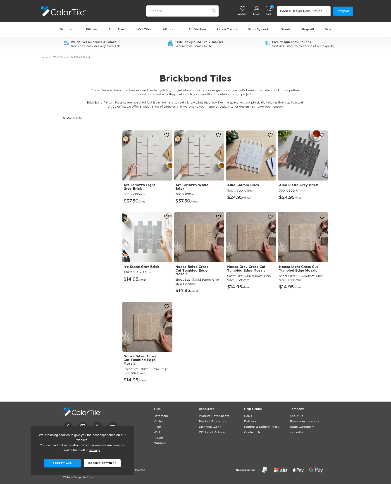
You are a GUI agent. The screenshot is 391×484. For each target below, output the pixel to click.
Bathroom (161, 415)
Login (256, 14)
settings (94, 450)
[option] (92, 44)
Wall (157, 432)
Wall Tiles (59, 57)
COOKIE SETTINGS (102, 463)
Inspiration (297, 432)
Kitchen (159, 421)
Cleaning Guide (210, 426)
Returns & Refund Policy (261, 426)
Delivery (250, 421)
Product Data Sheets (214, 415)
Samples (343, 11)
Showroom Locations (304, 421)
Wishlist (243, 14)
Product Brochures (212, 421)
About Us (296, 415)
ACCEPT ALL (62, 463)
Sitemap (140, 470)
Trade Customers (301, 426)
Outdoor (160, 443)
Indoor (158, 437)
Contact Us (252, 432)
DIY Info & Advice (212, 432)
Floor (157, 426)
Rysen (91, 477)
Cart (268, 14)
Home (44, 57)
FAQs (248, 415)
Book (301, 10)
